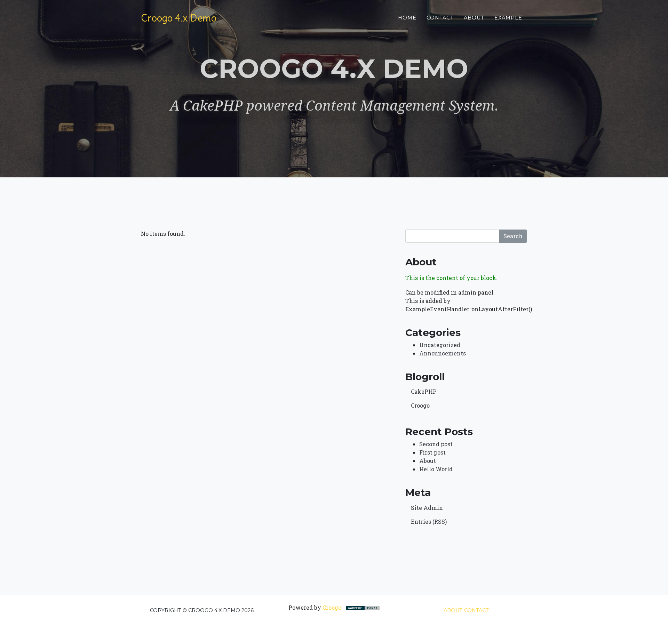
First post (432, 452)
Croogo (420, 405)
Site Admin (427, 507)
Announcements (442, 353)
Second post (436, 444)
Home (407, 18)
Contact (440, 18)
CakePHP (424, 391)
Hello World (436, 469)
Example (508, 18)
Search (513, 236)
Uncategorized (439, 344)
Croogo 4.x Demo (178, 18)
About (474, 18)
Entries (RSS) (429, 521)
